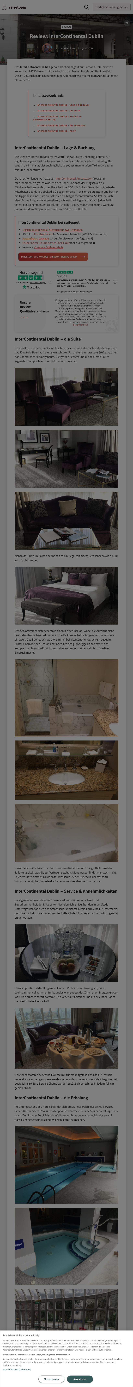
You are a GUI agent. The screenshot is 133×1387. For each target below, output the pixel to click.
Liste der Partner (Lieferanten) (16, 1369)
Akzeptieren (79, 1379)
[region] (66, 1358)
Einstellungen (51, 1379)
